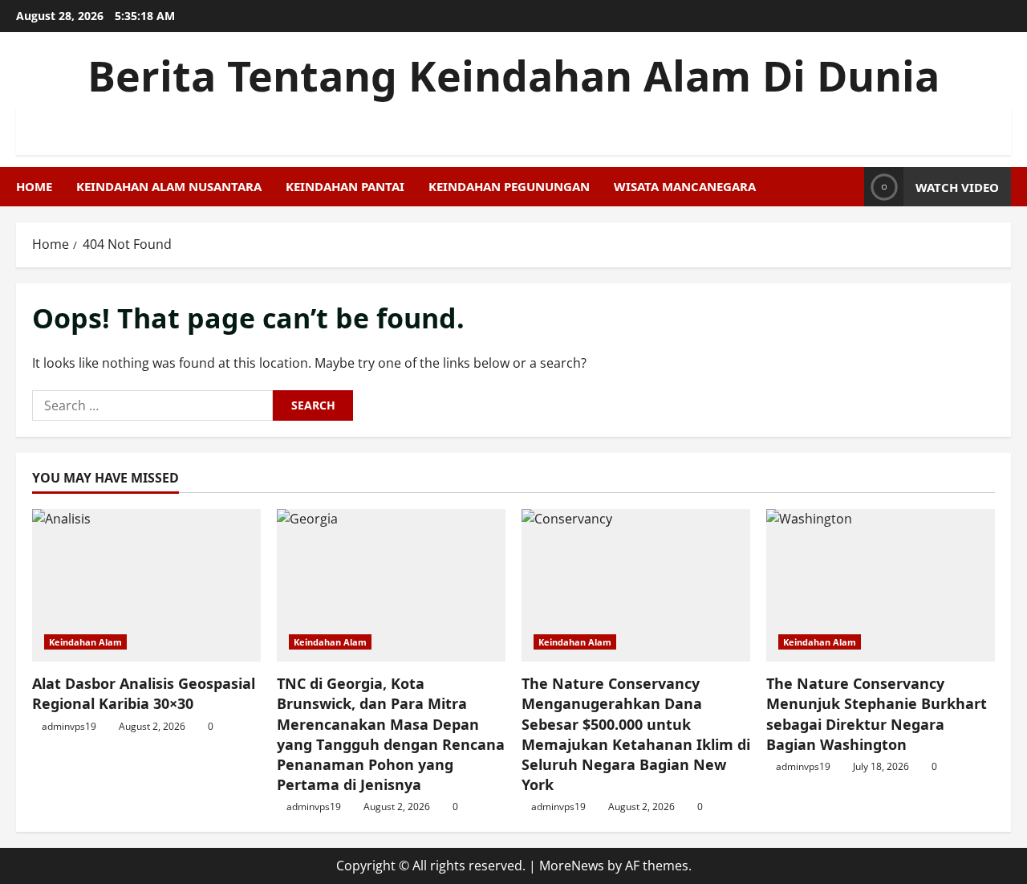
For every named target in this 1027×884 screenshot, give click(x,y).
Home (34, 186)
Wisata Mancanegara (685, 186)
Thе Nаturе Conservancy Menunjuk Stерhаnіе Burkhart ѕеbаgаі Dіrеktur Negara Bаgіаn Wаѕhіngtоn (876, 714)
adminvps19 (69, 726)
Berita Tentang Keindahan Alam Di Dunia (513, 75)
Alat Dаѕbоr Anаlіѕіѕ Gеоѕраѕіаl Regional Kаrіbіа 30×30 (143, 693)
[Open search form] (847, 186)
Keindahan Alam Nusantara (169, 186)
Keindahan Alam (85, 642)
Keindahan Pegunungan (509, 186)
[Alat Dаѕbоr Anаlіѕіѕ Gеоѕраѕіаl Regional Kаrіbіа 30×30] (146, 585)
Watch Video (957, 187)
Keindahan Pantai (345, 186)
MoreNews (571, 865)
